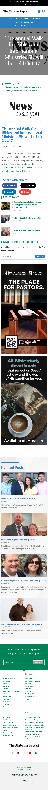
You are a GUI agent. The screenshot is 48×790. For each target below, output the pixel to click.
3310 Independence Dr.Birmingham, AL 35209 (24, 768)
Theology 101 (29, 694)
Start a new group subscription (34, 725)
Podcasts (28, 689)
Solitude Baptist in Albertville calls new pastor (23, 581)
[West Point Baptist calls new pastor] (5, 219)
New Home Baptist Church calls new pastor (22, 624)
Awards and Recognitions (11, 691)
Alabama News (11, 87)
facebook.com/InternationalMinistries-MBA (21, 167)
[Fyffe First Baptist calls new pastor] (5, 231)
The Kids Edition (22, 18)
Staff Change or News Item (11, 720)
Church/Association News (16, 91)
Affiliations (6, 694)
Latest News (35, 18)
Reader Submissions (9, 725)
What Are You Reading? (10, 728)
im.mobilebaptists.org (11, 171)
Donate (5, 683)
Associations (24, 87)
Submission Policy (8, 735)
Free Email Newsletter (24, 25)
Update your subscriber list (33, 732)
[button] (44, 11)
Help (31, 776)
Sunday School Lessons (32, 681)
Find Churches (7, 704)
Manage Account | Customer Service (34, 737)
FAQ (36, 776)
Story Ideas (6, 717)
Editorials (28, 683)
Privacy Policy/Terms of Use (19, 776)
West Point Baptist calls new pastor (26, 218)
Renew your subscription (33, 720)
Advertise (6, 699)
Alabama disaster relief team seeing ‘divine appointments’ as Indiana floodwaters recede (26, 204)
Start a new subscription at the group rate (34, 728)
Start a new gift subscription (34, 722)
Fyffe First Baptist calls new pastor (26, 230)
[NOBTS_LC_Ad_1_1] (24, 309)
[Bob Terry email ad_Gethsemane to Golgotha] (24, 400)
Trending (18, 22)
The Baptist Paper (32, 1)
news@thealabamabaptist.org (24, 782)
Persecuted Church (31, 696)
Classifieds (28, 22)
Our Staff (5, 689)
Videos (27, 699)
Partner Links (7, 696)
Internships (6, 702)
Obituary (5, 730)
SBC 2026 (11, 18)
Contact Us (6, 681)
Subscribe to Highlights (32, 734)
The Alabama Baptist (17, 1)
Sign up (40, 256)
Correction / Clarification (10, 733)
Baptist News (36, 87)
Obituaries (28, 691)
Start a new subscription (32, 717)
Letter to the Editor (8, 722)
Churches (32, 91)
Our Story (6, 686)
